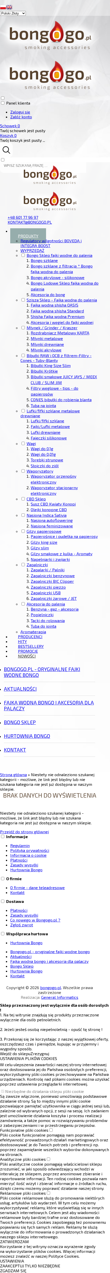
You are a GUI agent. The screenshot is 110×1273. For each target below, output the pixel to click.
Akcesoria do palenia (46, 603)
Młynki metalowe (47, 338)
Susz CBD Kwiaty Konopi (53, 503)
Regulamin (20, 845)
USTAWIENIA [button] (12, 1260)
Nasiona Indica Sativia (47, 515)
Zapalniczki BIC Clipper (52, 581)
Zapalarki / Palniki (47, 569)
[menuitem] (54, 431)
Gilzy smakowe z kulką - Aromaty (61, 553)
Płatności (18, 860)
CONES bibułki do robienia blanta (61, 399)
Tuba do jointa (43, 626)
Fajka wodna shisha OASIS (54, 305)
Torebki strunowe (47, 459)
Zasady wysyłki (24, 864)
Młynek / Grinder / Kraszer (52, 327)
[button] (3, 8)
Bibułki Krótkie (44, 371)
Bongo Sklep (20, 722)
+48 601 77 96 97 (23, 217)
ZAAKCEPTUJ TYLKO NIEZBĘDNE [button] (30, 1265)
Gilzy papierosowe (44, 531)
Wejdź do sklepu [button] (15, 1053)
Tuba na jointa (43, 405)
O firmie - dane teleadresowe (37, 887)
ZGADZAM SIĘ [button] (13, 1270)
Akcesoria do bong (48, 294)
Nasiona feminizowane (52, 525)
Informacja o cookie (28, 855)
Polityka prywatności (29, 850)
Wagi (31, 443)
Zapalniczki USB (46, 592)
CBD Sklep (36, 498)
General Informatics (59, 997)
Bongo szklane (44, 260)
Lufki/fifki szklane (47, 420)
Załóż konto (21, 116)
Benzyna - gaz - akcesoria (55, 609)
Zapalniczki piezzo (48, 587)
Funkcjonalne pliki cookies (24, 1130)
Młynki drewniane (47, 344)
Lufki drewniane (45, 432)
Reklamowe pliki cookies (23, 1193)
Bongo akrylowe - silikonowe (57, 277)
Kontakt (15, 750)
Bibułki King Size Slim (51, 365)
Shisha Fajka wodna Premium (57, 316)
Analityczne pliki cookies (23, 1159)
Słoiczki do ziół (45, 465)
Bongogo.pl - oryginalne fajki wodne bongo (42, 672)
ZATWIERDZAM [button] (14, 1241)
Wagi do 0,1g (42, 448)
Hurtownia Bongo (27, 736)
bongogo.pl (50, 987)
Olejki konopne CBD (49, 509)
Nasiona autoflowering (52, 520)
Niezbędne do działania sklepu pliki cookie (44, 1091)
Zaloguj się (20, 111)
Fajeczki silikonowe (49, 437)
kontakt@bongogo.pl (30, 222)
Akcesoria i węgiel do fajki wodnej (62, 322)
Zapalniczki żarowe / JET (54, 598)
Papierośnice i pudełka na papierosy (64, 536)
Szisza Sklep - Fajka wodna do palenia (62, 299)
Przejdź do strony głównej (24, 831)
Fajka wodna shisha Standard (57, 310)
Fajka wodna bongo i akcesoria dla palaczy (49, 705)
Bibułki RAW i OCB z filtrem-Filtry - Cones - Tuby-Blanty (56, 358)
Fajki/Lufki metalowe (50, 426)
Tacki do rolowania (48, 620)
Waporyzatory (40, 471)
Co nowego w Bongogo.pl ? (35, 919)
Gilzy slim (40, 547)
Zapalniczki (37, 564)
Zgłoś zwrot (21, 924)
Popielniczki (42, 614)
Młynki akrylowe (46, 349)
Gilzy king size (44, 542)
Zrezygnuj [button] (39, 1053)
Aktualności (20, 689)
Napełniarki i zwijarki (50, 559)
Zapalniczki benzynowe (53, 575)
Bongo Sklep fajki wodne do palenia (59, 255)
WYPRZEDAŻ (32, 250)
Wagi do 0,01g (43, 454)
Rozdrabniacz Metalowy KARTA (60, 332)
